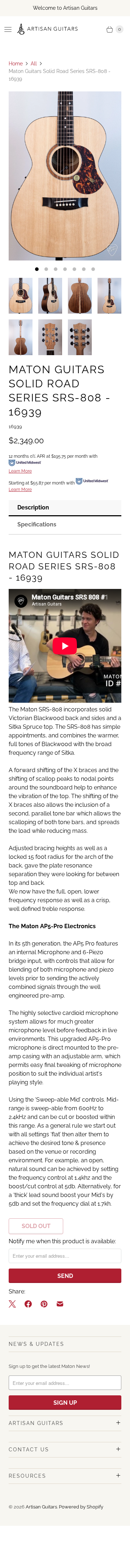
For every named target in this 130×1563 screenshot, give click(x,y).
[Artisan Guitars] (47, 29)
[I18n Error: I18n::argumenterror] (20, 296)
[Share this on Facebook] (28, 1304)
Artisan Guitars (41, 1507)
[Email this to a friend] (60, 1304)
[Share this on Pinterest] (44, 1304)
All (34, 63)
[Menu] (8, 29)
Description (33, 507)
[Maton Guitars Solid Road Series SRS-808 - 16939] (65, 175)
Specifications (36, 524)
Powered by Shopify (81, 1507)
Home (16, 63)
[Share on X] (14, 1304)
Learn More (20, 471)
